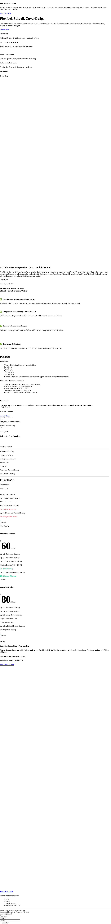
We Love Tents (6, 891)
